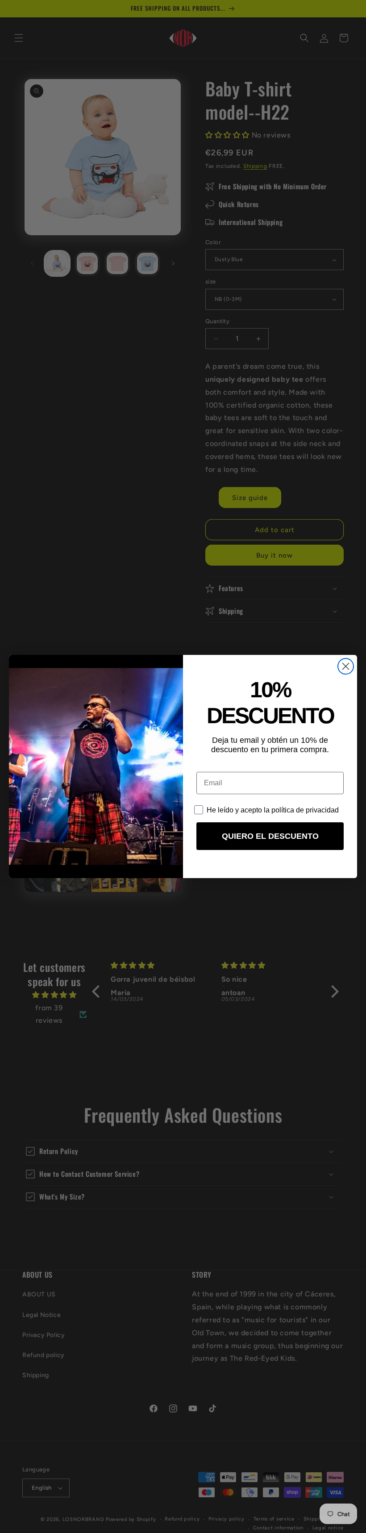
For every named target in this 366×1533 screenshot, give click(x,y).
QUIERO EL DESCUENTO (270, 836)
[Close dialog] (346, 666)
